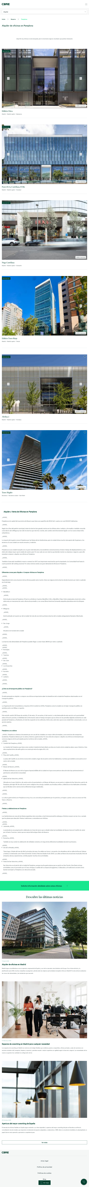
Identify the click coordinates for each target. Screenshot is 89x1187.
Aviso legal (44, 1161)
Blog (44, 1179)
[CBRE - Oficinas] (6, 4)
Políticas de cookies (44, 1173)
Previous (8, 78)
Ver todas (44, 1142)
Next (80, 78)
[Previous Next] (44, 78)
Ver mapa (46, 1183)
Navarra (13, 19)
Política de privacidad (44, 1167)
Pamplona (24, 19)
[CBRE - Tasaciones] (5, 1153)
